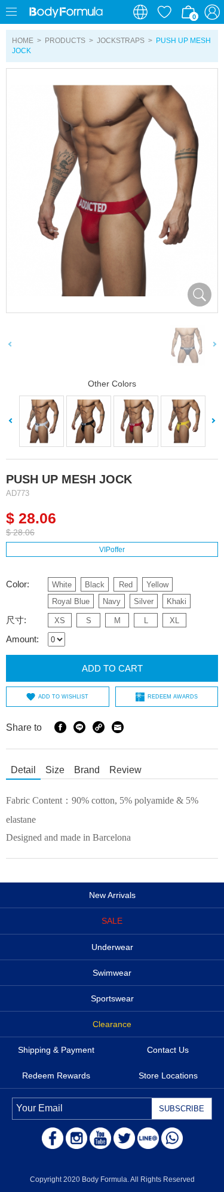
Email (118, 727)
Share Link (99, 727)
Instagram (76, 1138)
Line (79, 727)
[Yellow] (183, 421)
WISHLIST (164, 12)
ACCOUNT (212, 12)
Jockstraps (121, 40)
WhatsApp (172, 1138)
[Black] (88, 421)
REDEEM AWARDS (173, 697)
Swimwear (112, 972)
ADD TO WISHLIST (63, 697)
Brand (87, 770)
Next (214, 345)
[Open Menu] (12, 12)
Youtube (100, 1138)
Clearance (112, 1024)
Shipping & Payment (56, 1050)
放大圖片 (199, 295)
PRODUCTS (65, 40)
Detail (23, 770)
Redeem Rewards (56, 1075)
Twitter (124, 1138)
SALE (112, 921)
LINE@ (148, 1138)
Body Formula (66, 12)
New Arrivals (112, 895)
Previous (10, 345)
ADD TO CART (112, 668)
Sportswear (112, 998)
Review (125, 770)
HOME (22, 40)
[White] (41, 421)
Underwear (112, 947)
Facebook (60, 727)
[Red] (135, 421)
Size (55, 770)
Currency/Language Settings (140, 12)
